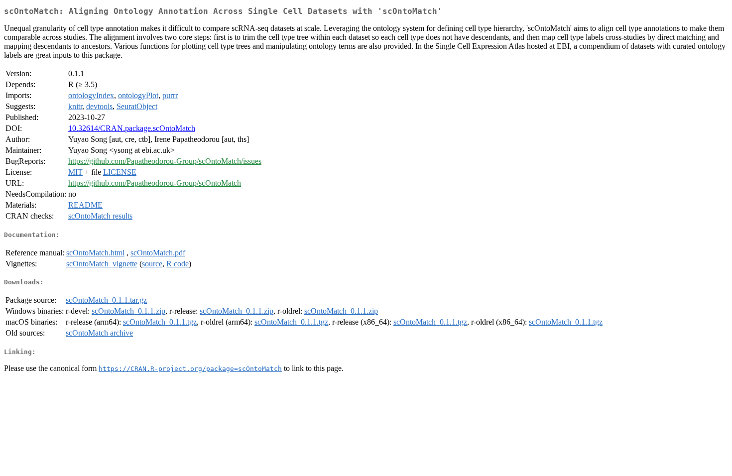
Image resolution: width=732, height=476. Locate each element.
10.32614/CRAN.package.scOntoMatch (131, 128)
